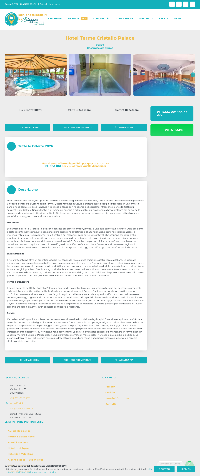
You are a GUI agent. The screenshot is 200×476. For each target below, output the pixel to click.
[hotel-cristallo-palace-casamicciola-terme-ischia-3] (100, 75)
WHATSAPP (16, 403)
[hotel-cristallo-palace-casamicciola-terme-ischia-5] (36, 75)
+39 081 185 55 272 (20, 398)
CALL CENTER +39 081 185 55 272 (20, 4)
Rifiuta (186, 469)
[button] (188, 18)
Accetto (164, 469)
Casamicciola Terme (100, 48)
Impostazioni (51, 472)
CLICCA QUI (53, 166)
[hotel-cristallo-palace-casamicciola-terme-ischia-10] (164, 75)
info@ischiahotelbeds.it (49, 4)
